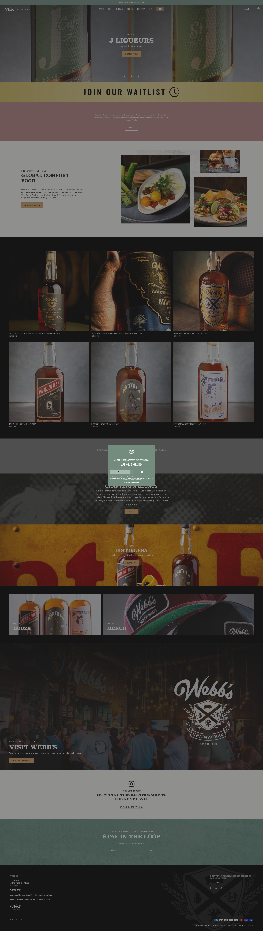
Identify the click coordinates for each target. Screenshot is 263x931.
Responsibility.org (116, 478)
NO (142, 472)
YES (120, 472)
